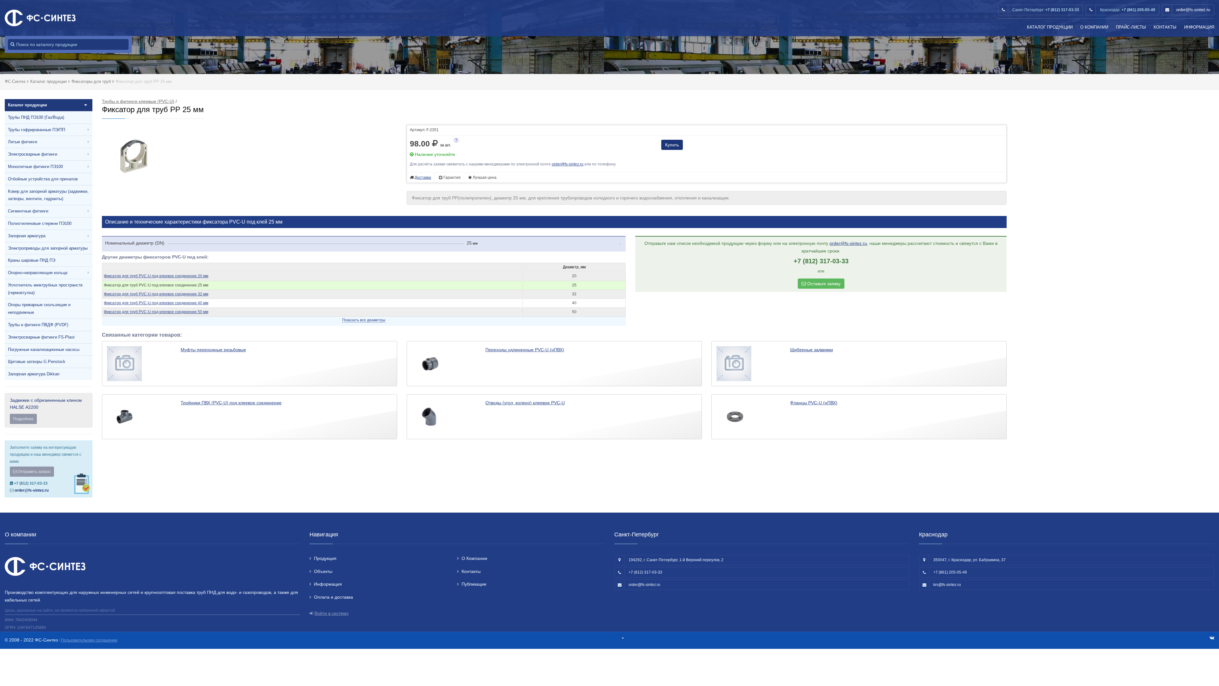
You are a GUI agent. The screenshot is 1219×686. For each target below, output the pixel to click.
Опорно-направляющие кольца (37, 272)
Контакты (1165, 27)
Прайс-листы (1131, 27)
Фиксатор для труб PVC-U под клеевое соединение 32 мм (156, 294)
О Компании (1094, 27)
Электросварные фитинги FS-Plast (41, 337)
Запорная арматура (26, 235)
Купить (672, 144)
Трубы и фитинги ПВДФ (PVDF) (38, 324)
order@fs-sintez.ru (1193, 9)
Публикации (474, 584)
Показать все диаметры (363, 320)
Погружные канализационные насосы (43, 349)
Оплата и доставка (333, 597)
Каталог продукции (1050, 27)
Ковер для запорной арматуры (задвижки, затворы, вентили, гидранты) (48, 195)
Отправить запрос (34, 471)
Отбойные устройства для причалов (43, 179)
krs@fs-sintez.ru (947, 584)
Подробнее (23, 419)
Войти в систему (332, 613)
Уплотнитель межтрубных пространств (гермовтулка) (45, 289)
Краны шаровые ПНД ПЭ (31, 260)
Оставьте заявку (823, 283)
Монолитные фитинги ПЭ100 (35, 166)
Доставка (423, 177)
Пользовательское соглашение (89, 640)
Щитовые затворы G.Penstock (36, 361)
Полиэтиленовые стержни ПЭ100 (39, 223)
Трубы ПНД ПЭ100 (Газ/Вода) (36, 117)
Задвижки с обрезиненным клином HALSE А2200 (46, 409)
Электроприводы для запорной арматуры (48, 248)
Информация (1199, 27)
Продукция (325, 558)
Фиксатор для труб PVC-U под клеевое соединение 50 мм (156, 312)
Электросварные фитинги (32, 154)
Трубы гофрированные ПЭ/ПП (36, 129)
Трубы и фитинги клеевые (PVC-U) (138, 101)
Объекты (323, 571)
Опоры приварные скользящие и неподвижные (39, 308)
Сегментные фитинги (28, 211)
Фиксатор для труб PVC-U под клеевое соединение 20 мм (156, 276)
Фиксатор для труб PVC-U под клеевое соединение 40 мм (156, 303)
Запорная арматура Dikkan (33, 374)
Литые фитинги (22, 141)
